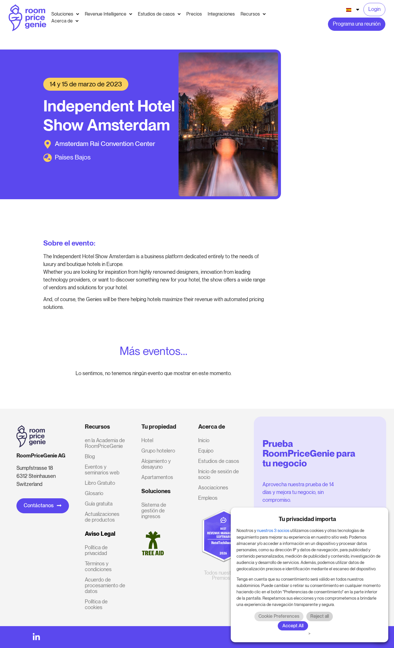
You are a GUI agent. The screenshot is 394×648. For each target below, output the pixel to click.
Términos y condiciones (98, 566)
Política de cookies (96, 604)
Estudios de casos (218, 461)
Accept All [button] (292, 625)
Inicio (203, 440)
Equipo (205, 451)
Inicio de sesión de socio (218, 474)
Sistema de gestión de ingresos (153, 510)
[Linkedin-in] (36, 637)
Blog (90, 456)
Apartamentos (157, 477)
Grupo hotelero (158, 451)
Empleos (207, 498)
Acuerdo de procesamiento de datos (105, 585)
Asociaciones (213, 487)
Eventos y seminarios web (102, 470)
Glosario (94, 493)
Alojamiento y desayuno (156, 464)
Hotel (147, 440)
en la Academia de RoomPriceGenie (105, 443)
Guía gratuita (98, 504)
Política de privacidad (96, 550)
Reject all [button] (319, 616)
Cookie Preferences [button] (278, 616)
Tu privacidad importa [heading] (307, 519)
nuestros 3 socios (273, 530)
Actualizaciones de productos (102, 517)
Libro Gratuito (100, 483)
